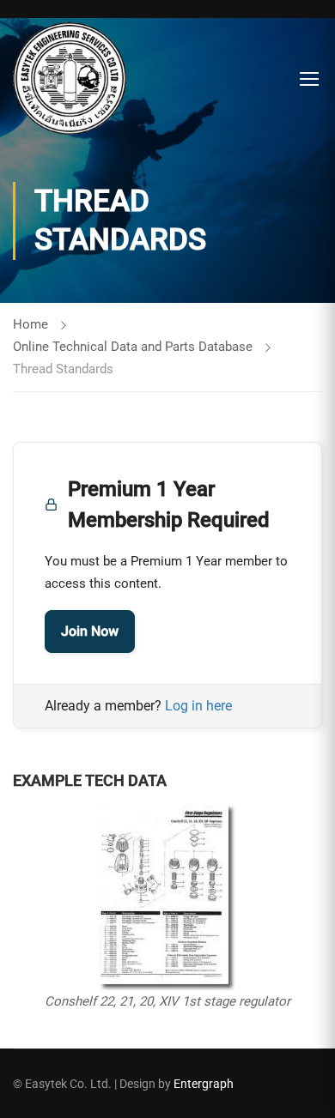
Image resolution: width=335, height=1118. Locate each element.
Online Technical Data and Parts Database (133, 346)
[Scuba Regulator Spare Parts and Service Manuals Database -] (69, 78)
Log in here (198, 706)
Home (30, 324)
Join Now (90, 631)
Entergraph (204, 1084)
